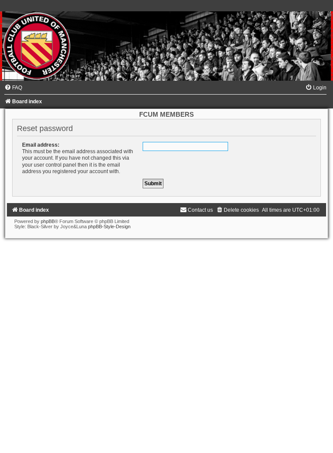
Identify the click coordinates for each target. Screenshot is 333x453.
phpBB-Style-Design (109, 226)
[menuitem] (13, 88)
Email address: (40, 145)
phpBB (48, 221)
